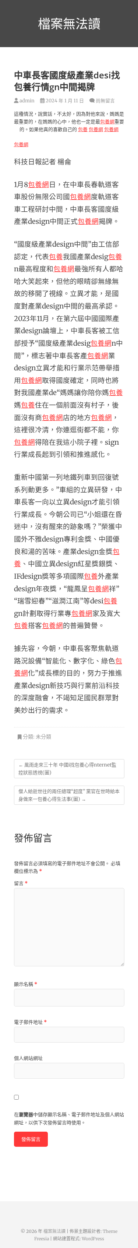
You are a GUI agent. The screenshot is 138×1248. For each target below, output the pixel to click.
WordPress (93, 1238)
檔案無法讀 (69, 23)
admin (26, 101)
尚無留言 (105, 101)
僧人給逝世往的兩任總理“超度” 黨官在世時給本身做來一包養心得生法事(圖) (69, 795)
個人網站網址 (28, 1058)
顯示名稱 (25, 984)
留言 (21, 883)
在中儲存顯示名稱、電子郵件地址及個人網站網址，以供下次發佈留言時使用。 (69, 1118)
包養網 (107, 122)
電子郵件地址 (30, 1022)
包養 (83, 129)
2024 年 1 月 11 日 (64, 101)
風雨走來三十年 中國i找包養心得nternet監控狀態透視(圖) (67, 769)
